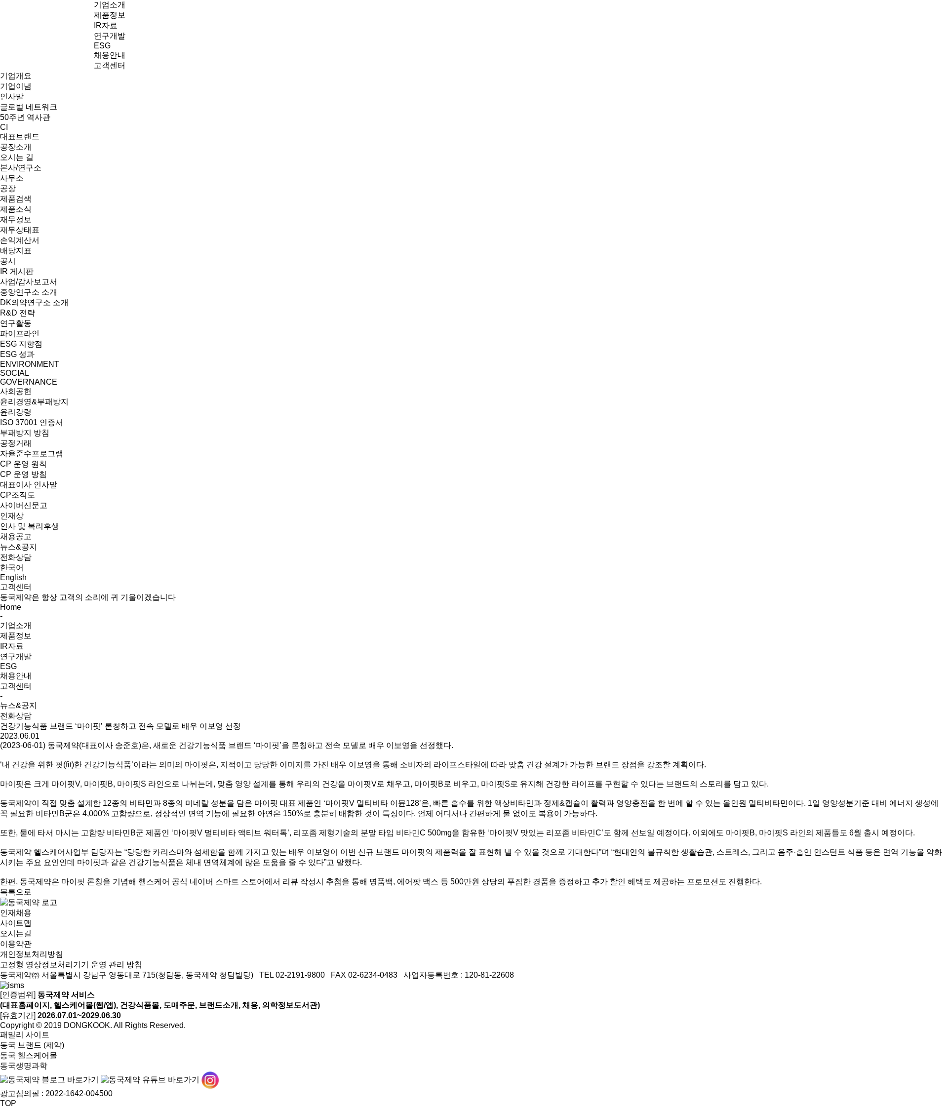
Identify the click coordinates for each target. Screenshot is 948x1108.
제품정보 (109, 15)
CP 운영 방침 (23, 474)
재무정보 (16, 219)
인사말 (12, 96)
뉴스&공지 (18, 547)
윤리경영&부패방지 (34, 401)
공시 (8, 261)
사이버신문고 (23, 505)
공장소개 (16, 147)
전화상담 (16, 557)
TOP (8, 1103)
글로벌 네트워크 (28, 107)
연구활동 (16, 323)
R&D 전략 (17, 313)
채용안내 (109, 55)
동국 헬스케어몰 (28, 1055)
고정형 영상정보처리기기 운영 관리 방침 (71, 964)
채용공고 (16, 536)
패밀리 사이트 (24, 1034)
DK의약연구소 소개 (34, 302)
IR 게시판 (17, 271)
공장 (8, 188)
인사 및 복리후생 (29, 526)
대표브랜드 (20, 136)
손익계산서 (20, 240)
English (13, 577)
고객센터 (109, 65)
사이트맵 (16, 923)
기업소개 (109, 4)
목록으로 (16, 892)
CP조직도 (17, 495)
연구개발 (109, 36)
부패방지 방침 (24, 433)
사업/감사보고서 (28, 281)
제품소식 (16, 209)
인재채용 (16, 913)
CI (4, 127)
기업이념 (16, 86)
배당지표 (16, 250)
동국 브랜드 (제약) (32, 1045)
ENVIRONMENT (29, 364)
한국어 (12, 567)
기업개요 (16, 76)
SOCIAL (14, 373)
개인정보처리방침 (31, 954)
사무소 (12, 178)
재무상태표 (20, 230)
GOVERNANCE (28, 382)
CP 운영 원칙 (23, 464)
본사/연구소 (20, 167)
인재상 (12, 516)
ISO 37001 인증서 (31, 422)
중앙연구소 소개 (28, 292)
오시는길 (16, 933)
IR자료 (106, 25)
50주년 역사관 (25, 117)
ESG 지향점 (21, 344)
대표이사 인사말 (28, 484)
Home (10, 607)
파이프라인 (20, 333)
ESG (102, 45)
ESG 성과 (17, 354)
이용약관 (16, 944)
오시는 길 (17, 157)
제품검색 (16, 199)
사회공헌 (16, 391)
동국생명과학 (23, 1066)
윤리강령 (16, 412)
